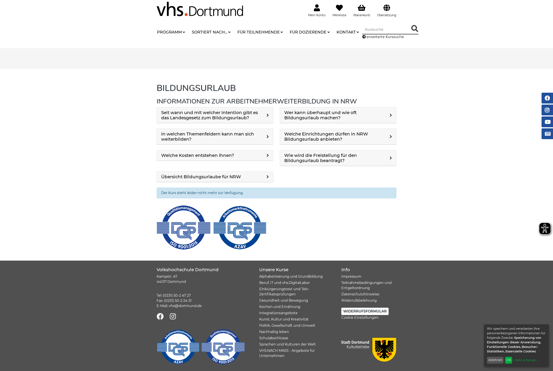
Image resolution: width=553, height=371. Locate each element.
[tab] (215, 115)
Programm (169, 32)
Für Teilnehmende (258, 32)
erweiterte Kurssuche (385, 37)
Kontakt (346, 32)
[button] (215, 115)
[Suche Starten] (414, 29)
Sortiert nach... (209, 32)
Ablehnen (495, 360)
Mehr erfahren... (526, 360)
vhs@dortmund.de (185, 306)
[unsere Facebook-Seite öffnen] (160, 316)
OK (508, 360)
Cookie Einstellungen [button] (360, 317)
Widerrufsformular (365, 311)
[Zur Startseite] (200, 9)
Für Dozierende (308, 32)
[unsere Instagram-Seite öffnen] (173, 316)
